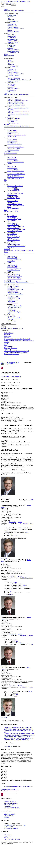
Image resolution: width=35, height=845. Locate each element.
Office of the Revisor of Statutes (16, 105)
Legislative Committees (10, 153)
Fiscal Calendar (11, 136)
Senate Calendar (11, 142)
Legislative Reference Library (15, 102)
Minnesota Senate (9, 55)
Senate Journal (11, 84)
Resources (14, 348)
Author (20, 522)
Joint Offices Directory (13, 118)
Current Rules (11, 235)
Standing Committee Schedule (15, 28)
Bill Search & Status (12, 201)
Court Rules (10, 247)
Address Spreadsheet (13, 52)
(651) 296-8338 (8, 825)
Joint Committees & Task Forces (16, 174)
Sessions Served (5, 376)
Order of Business (12, 132)
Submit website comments (11, 828)
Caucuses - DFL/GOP (13, 42)
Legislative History (9, 346)
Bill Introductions (12, 187)
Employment (10, 19)
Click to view (4, 496)
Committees (7, 151)
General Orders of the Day (14, 144)
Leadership (10, 16)
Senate (6, 54)
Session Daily (11, 261)
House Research (11, 37)
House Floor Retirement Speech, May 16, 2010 (16, 786)
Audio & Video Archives (14, 259)
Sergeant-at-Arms (12, 40)
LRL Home (2, 362)
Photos (9, 262)
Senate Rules (10, 85)
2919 (32, 500)
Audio (15, 256)
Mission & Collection (10, 351)
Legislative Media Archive (14, 276)
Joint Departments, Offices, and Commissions (16, 94)
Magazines (7, 334)
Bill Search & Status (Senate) (15, 193)
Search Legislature (6, 4)
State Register (11, 241)
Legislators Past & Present (14, 307)
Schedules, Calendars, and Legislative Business (16, 126)
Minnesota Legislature (9, 3)
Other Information (16, 376)
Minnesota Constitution (13, 244)
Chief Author (12, 522)
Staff (8, 18)
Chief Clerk (10, 34)
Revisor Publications (13, 292)
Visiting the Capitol (9, 804)
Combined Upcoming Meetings (15, 147)
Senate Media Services (13, 270)
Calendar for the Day (13, 133)
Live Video (10, 256)
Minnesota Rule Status (13, 240)
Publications (7, 280)
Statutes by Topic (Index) (14, 219)
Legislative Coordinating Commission (17, 100)
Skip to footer (26, 1)
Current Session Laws (13, 208)
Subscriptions (11, 91)
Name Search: (4, 791)
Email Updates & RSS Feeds (12, 839)
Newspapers (7, 336)
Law (5, 210)
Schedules (7, 124)
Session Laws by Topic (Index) (15, 226)
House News (7, 834)
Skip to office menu (17, 1)
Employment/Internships (10, 803)
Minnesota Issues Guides (14, 318)
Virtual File (19, 340)
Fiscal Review (11, 316)
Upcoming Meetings (12, 27)
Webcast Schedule (12, 258)
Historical (6, 337)
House (6, 9)
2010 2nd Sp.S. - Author (26, 523)
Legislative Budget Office (14, 99)
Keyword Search (12, 216)
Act (18, 189)
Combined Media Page (13, 274)
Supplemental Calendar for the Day (16, 135)
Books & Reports (8, 333)
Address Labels (11, 90)
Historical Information (10, 801)
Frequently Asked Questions (11, 807)
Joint (5, 93)
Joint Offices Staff (12, 120)
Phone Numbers (8, 826)
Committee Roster (12, 25)
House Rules (10, 46)
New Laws (10, 319)
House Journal (11, 45)
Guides (6, 343)
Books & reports (11, 321)
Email (24, 825)
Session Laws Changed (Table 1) (16, 229)
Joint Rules (10, 48)
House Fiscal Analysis (13, 286)
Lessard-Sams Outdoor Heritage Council (18, 114)
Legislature (7, 339)
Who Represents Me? (13, 21)
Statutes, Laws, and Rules (11, 211)
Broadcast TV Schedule (13, 148)
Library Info (7, 349)
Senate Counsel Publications (15, 289)
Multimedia (7, 249)
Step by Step (7, 348)
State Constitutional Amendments (16, 246)
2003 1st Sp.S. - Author (26, 687)
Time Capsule (12, 340)
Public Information (12, 39)
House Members (11, 15)
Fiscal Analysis (11, 36)
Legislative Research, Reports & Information (16, 282)
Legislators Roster (12, 300)
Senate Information (12, 303)
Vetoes (9, 207)
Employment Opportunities (11, 354)
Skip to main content (6, 1)
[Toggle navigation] (1, 6)
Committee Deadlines (13, 31)
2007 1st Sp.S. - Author (26, 578)
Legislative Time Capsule (14, 312)
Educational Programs (13, 49)
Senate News (7, 836)
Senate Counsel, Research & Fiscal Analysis (19, 79)
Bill (15, 189)
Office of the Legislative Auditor (16, 103)
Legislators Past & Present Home (9, 789)
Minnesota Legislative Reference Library (12, 328)
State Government (15, 339)
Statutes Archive (11, 220)
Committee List (11, 24)
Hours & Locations (21, 351)
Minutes (9, 30)
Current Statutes (11, 217)
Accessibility (10, 121)
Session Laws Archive (13, 228)
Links (5, 345)
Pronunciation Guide (13, 51)
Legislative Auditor (12, 291)
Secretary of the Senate (13, 78)
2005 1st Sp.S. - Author (26, 635)
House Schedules (12, 130)
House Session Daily (13, 297)
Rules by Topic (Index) (13, 237)
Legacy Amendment (12, 123)
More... (9, 115)
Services (12, 352)
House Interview (8, 746)
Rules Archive (11, 238)
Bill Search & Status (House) (15, 186)
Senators (9, 60)
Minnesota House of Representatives (14, 10)
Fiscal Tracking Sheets (13, 190)
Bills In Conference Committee (15, 177)
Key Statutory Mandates (20, 352)
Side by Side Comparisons (14, 178)
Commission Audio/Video (14, 279)
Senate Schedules (12, 139)
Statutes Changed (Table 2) (14, 231)
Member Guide (11, 301)
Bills (5, 180)
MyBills (9, 202)
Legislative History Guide (14, 306)
